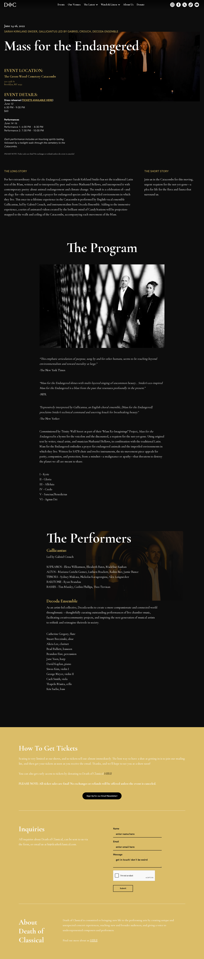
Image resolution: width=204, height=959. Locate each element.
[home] (10, 4)
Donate (140, 4)
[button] (90, 4)
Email (116, 841)
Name (116, 828)
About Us (128, 4)
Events (61, 4)
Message (117, 854)
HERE (108, 773)
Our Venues (74, 4)
